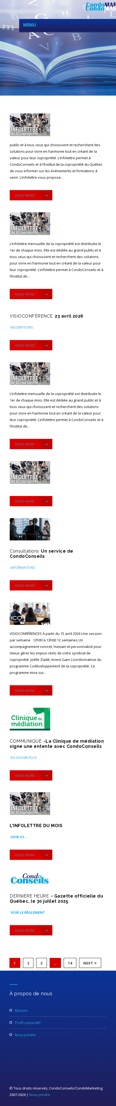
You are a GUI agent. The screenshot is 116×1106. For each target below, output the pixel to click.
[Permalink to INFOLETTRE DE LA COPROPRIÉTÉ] (30, 813)
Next (88, 963)
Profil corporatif (27, 1022)
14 (70, 963)
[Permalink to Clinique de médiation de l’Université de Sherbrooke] (30, 729)
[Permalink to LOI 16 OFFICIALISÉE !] (30, 884)
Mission (21, 1010)
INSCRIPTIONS (22, 327)
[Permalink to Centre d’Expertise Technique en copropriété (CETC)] (30, 539)
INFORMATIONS (23, 567)
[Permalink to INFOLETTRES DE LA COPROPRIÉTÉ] (30, 134)
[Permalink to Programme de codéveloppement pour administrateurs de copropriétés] (30, 623)
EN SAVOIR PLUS (24, 757)
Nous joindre (25, 1034)
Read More (25, 195)
